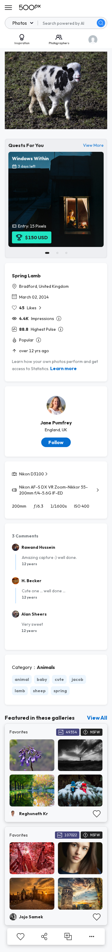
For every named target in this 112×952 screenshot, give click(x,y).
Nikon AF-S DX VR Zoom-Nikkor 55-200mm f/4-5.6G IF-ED (53, 490)
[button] (101, 23)
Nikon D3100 (31, 474)
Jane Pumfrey (56, 423)
